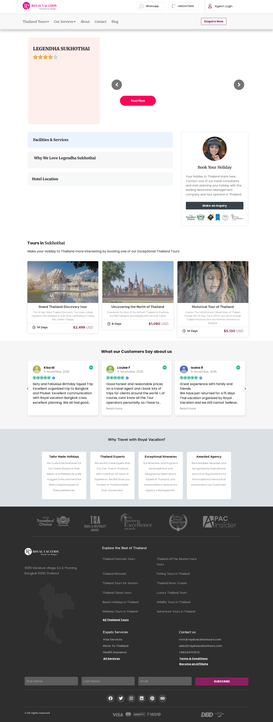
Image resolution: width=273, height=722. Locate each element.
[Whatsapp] (141, 6)
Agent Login (223, 6)
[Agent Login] (210, 6)
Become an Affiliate (193, 664)
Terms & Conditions (193, 658)
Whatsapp (152, 6)
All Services (111, 658)
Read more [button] (114, 408)
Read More (138, 100)
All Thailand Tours (116, 620)
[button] (245, 389)
